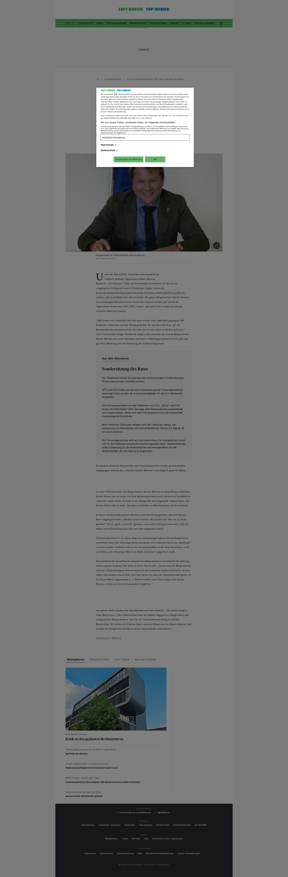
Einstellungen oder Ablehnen (128, 159)
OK (155, 159)
